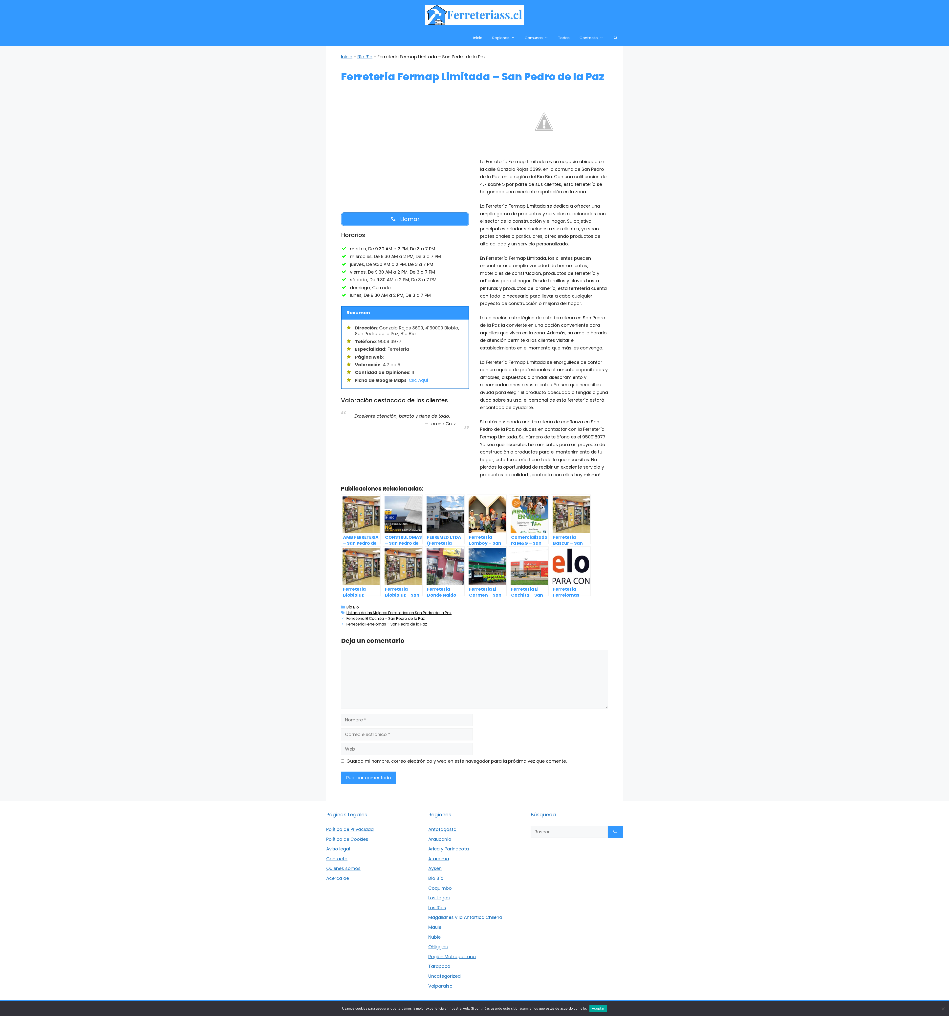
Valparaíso (440, 986)
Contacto (589, 37)
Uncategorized (444, 976)
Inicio (477, 37)
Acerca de (337, 878)
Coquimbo (440, 888)
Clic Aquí (418, 380)
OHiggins (438, 947)
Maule (434, 927)
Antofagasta (442, 829)
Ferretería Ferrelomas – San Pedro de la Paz (386, 624)
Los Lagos (439, 898)
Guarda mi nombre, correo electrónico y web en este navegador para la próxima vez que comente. (456, 761)
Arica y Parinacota (448, 849)
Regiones (500, 37)
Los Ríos (437, 908)
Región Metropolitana (452, 956)
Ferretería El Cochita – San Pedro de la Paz (385, 618)
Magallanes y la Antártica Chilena (465, 917)
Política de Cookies (347, 839)
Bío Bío (364, 57)
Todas (564, 37)
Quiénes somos (343, 868)
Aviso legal (338, 849)
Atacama (438, 859)
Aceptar (598, 1008)
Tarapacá (439, 966)
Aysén (435, 868)
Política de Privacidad (350, 829)
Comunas (534, 37)
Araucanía (439, 839)
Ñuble (434, 937)
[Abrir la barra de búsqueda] (615, 38)
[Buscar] (615, 832)
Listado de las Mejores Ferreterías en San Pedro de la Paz (399, 612)
